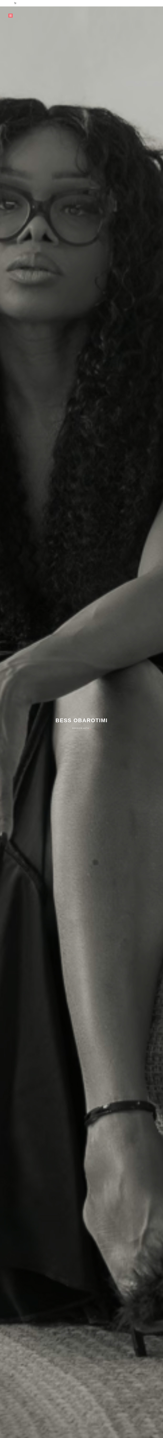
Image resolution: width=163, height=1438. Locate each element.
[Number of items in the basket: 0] (15, 3)
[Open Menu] (10, 16)
